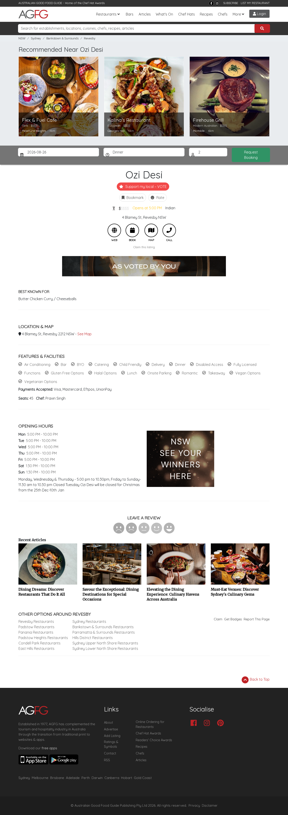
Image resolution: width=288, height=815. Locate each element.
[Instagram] (217, 3)
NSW (21, 38)
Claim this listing (144, 247)
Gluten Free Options (67, 373)
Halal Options (105, 373)
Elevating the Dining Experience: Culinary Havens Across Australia (173, 594)
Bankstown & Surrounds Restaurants (103, 627)
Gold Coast (143, 778)
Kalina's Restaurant (129, 120)
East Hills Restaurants (36, 648)
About (108, 722)
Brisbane (57, 778)
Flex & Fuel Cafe (39, 120)
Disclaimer (210, 806)
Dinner (180, 364)
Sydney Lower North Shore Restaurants (105, 648)
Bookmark (135, 197)
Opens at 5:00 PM (147, 208)
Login (261, 13)
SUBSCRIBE (230, 3)
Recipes (206, 14)
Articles (145, 14)
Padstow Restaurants (36, 627)
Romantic (190, 373)
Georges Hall (116, 131)
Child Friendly (130, 364)
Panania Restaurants (35, 632)
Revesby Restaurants (36, 621)
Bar (64, 364)
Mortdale (199, 131)
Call (169, 230)
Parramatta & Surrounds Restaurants (103, 632)
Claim (218, 619)
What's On (164, 14)
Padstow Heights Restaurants (43, 637)
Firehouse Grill (208, 120)
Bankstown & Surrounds (62, 38)
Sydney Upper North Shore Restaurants (105, 643)
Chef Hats (186, 14)
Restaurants (106, 14)
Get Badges (233, 619)
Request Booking (251, 155)
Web (114, 230)
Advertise (111, 729)
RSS (107, 760)
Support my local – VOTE (145, 186)
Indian (170, 208)
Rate (159, 197)
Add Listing (112, 736)
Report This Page (257, 619)
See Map (84, 334)
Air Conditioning (37, 364)
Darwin (97, 778)
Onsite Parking (159, 373)
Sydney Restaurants (89, 621)
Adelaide (73, 778)
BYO (80, 364)
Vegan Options (248, 373)
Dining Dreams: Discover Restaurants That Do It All (41, 592)
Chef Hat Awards (94, 3)
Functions (32, 373)
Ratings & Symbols (111, 744)
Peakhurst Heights (34, 131)
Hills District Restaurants (92, 637)
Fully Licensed (245, 364)
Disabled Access (209, 364)
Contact (110, 753)
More (237, 14)
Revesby (89, 38)
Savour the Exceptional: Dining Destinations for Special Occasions (111, 594)
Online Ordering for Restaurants (150, 724)
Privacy (194, 806)
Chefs (222, 14)
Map (151, 230)
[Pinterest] (221, 723)
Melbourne (40, 778)
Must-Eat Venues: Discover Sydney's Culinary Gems (235, 592)
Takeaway (216, 373)
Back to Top (259, 679)
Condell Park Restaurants (39, 643)
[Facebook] (211, 3)
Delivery (158, 364)
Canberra (111, 778)
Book (132, 230)
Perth (85, 778)
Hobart (126, 778)
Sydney (36, 38)
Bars (129, 14)
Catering (101, 364)
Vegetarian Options (40, 381)
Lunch (132, 373)
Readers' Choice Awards (154, 740)
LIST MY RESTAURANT (255, 3)
